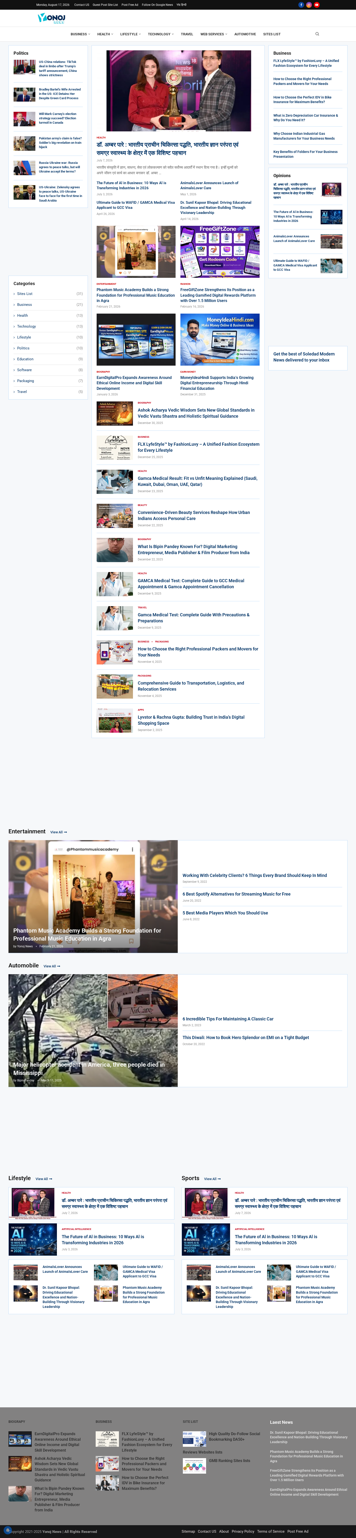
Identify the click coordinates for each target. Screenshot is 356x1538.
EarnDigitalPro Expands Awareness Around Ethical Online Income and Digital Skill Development (134, 383)
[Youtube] (317, 5)
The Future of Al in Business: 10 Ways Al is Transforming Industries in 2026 (293, 216)
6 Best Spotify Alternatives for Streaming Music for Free (237, 894)
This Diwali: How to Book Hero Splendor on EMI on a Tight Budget (246, 1037)
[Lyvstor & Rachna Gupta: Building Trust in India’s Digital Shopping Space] (115, 721)
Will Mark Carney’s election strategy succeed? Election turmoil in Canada (57, 118)
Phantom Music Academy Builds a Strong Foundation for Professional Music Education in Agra (136, 295)
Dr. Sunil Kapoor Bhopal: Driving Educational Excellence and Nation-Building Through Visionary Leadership (215, 207)
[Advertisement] (48, 241)
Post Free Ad (130, 5)
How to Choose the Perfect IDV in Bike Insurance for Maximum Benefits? (145, 1483)
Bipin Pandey (25, 1080)
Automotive (245, 34)
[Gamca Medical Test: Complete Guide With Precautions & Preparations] (115, 618)
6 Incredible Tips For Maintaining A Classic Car (228, 1018)
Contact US (81, 5)
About (224, 1531)
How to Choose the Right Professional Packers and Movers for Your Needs (144, 1464)
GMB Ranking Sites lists (229, 1460)
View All (56, 832)
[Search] (317, 34)
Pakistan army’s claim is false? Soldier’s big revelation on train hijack (60, 142)
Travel (187, 34)
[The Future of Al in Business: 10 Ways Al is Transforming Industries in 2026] (331, 217)
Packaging (50, 381)
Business (79, 34)
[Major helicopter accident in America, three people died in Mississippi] (93, 1030)
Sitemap (188, 1531)
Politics (50, 348)
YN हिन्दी (181, 5)
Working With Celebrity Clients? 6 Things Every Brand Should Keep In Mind (255, 875)
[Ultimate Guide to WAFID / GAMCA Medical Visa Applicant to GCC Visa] (331, 266)
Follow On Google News (157, 5)
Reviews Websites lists (202, 1452)
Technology (159, 34)
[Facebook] (301, 5)
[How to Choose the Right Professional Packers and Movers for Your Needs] (115, 652)
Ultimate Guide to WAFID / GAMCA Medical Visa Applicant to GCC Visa (295, 265)
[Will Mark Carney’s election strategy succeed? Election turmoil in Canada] (24, 119)
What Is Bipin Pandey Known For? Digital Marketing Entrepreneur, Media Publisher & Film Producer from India (59, 1499)
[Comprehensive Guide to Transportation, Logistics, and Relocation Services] (115, 686)
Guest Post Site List (105, 5)
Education (50, 359)
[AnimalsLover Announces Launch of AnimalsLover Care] (331, 241)
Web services (212, 34)
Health (103, 34)
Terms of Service (271, 1531)
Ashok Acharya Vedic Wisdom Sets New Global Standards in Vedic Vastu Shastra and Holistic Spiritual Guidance (60, 1469)
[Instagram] (309, 5)
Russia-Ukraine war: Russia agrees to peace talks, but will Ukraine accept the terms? (59, 167)
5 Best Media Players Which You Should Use (225, 912)
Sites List (272, 34)
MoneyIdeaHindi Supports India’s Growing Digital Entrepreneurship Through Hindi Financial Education (217, 383)
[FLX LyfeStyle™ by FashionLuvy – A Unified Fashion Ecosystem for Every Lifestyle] (115, 448)
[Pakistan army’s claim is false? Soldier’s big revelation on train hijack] (24, 143)
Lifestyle (129, 34)
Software (50, 370)
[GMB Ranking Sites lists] (194, 1466)
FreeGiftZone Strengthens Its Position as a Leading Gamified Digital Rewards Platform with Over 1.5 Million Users (218, 295)
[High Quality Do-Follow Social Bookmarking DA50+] (194, 1439)
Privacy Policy (243, 1531)
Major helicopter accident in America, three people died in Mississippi (89, 1068)
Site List (190, 1422)
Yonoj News (25, 946)
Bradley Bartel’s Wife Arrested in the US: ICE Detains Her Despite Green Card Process (60, 94)
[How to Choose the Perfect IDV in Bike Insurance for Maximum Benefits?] (107, 1483)
